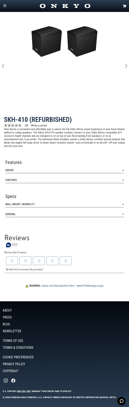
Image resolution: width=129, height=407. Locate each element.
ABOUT (7, 310)
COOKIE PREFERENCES (18, 357)
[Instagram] (6, 380)
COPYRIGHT (10, 371)
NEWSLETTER (12, 331)
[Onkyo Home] (65, 6)
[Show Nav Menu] (5, 6)
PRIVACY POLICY (14, 364)
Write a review (39, 125)
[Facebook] (13, 380)
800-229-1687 (24, 391)
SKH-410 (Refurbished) (38, 120)
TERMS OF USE (13, 341)
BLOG (6, 324)
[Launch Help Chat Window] (121, 401)
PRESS (7, 317)
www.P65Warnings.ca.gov (90, 285)
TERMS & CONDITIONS (18, 348)
